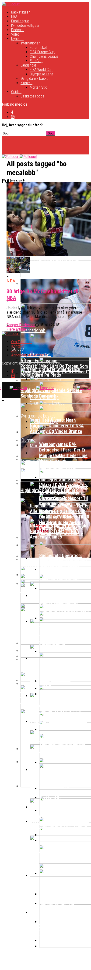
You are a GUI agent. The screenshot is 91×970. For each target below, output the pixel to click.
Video (15, 34)
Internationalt (30, 43)
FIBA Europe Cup (42, 52)
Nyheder (17, 39)
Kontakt (17, 346)
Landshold (28, 65)
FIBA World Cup (41, 69)
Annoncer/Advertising (29, 355)
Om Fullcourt (21, 342)
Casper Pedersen (21, 325)
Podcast (17, 30)
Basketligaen (20, 12)
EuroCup (36, 61)
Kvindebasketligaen (25, 25)
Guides (16, 92)
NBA (14, 16)
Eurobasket (38, 47)
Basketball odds (32, 96)
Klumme (26, 83)
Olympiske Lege (41, 74)
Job (14, 350)
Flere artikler (17, 329)
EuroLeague (20, 21)
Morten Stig (38, 87)
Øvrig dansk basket (35, 78)
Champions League (44, 56)
